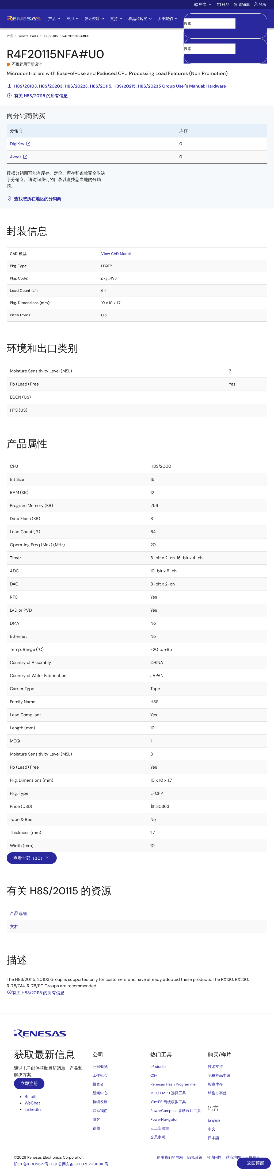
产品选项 (18, 913)
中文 (211, 1129)
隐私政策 (194, 1157)
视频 (96, 1128)
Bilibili (30, 1096)
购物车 (244, 4)
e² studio (158, 1066)
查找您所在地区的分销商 (37, 199)
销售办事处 (217, 1093)
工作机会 (100, 1075)
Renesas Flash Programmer (173, 1084)
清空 (188, 31)
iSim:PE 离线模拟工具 (168, 1101)
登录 (262, 4)
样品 (225, 4)
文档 (14, 926)
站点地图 (233, 1157)
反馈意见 (252, 1157)
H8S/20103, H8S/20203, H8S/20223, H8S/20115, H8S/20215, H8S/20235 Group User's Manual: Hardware (120, 86)
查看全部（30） (29, 858)
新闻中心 (100, 1093)
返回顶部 (255, 1163)
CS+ (153, 1075)
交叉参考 (157, 1137)
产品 (10, 36)
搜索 (225, 18)
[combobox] (225, 51)
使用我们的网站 (170, 1157)
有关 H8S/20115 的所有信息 (41, 96)
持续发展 (100, 1101)
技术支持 (215, 1066)
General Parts (28, 36)
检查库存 (215, 1084)
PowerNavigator (164, 1119)
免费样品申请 (219, 1075)
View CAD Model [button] (116, 253)
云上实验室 (159, 1128)
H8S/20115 (50, 36)
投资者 (98, 1084)
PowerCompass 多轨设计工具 (175, 1110)
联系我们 (100, 1110)
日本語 (213, 1137)
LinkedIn (33, 1109)
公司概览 (100, 1066)
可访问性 (214, 1157)
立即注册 (29, 1083)
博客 (96, 1119)
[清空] (188, 57)
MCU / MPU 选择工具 (168, 1093)
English (214, 1120)
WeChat (32, 1103)
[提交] (189, 41)
